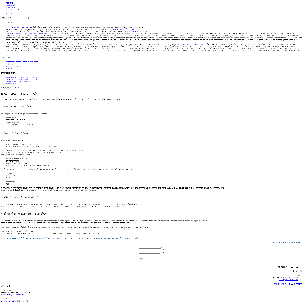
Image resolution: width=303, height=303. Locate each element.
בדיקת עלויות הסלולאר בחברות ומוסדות (126, 29)
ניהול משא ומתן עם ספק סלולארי (19, 27)
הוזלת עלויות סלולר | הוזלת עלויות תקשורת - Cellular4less (26, 33)
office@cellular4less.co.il (288, 280)
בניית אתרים (5, 301)
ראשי (17, 88)
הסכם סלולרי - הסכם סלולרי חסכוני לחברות (191, 44)
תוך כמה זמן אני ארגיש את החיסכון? (140, 31)
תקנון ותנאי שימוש (295, 284)
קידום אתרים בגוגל (280, 284)
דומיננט (14, 301)
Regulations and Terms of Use (12, 299)
